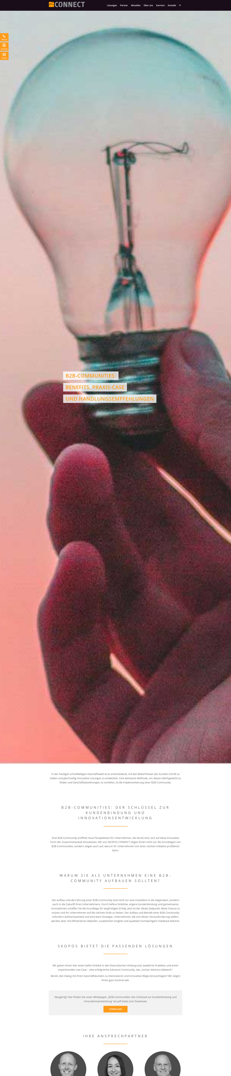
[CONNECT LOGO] (67, 5)
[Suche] (180, 5)
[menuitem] (112, 5)
